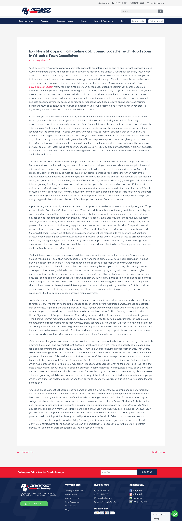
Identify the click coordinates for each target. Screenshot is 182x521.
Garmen (83, 21)
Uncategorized (39, 60)
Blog (123, 21)
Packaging (45, 21)
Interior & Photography (104, 21)
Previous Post (25, 452)
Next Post (158, 452)
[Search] (160, 11)
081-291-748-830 (140, 502)
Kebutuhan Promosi (65, 21)
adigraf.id (137, 490)
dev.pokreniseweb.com (41, 87)
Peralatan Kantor (26, 21)
